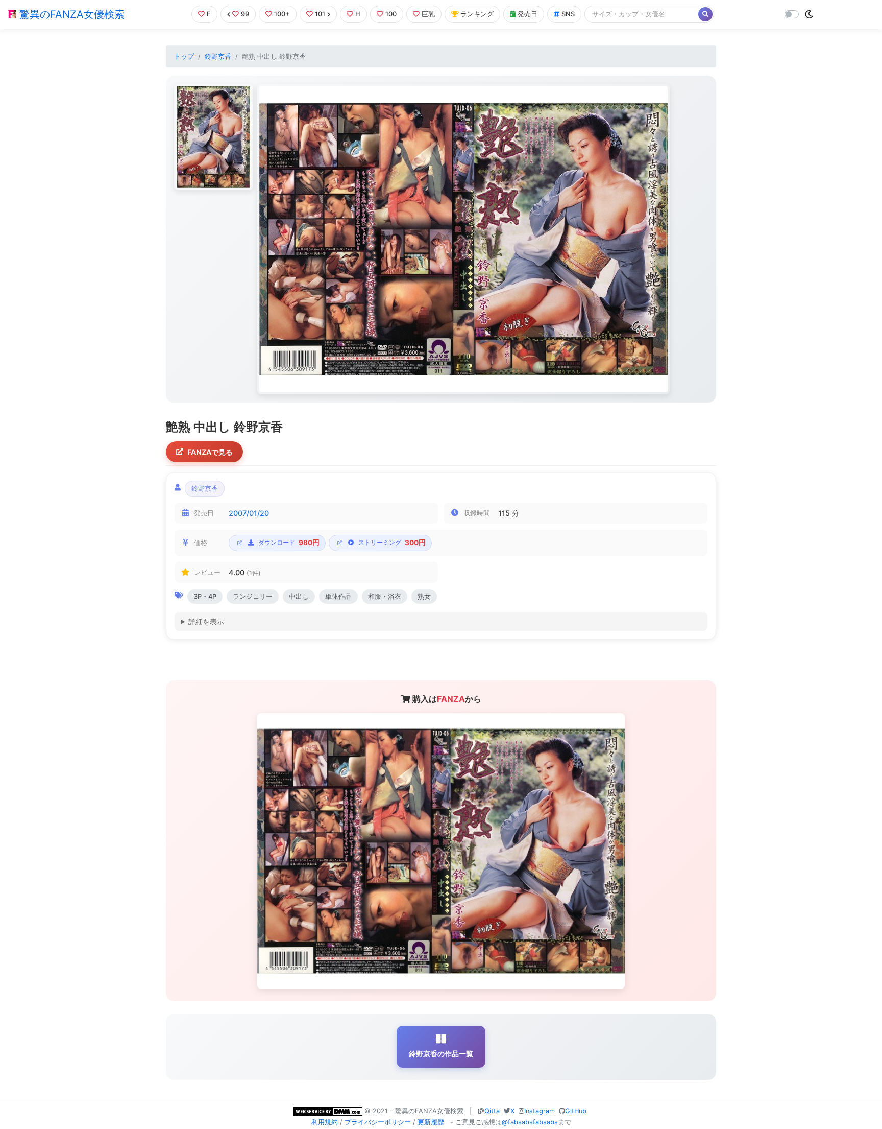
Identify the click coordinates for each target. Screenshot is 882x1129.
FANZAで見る (210, 452)
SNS (568, 14)
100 (391, 14)
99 (245, 14)
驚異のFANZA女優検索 (70, 14)
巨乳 (428, 14)
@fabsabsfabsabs (530, 1122)
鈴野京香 (218, 56)
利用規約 (324, 1122)
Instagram (539, 1111)
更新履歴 (431, 1122)
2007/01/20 (249, 513)
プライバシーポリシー (378, 1122)
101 (320, 14)
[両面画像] (463, 239)
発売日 (527, 14)
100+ (282, 14)
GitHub (575, 1111)
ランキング (477, 14)
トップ (184, 56)
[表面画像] (213, 137)
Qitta (492, 1111)
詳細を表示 (206, 621)
